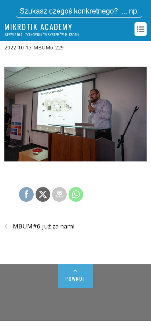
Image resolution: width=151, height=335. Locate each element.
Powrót (75, 278)
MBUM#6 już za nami (39, 226)
